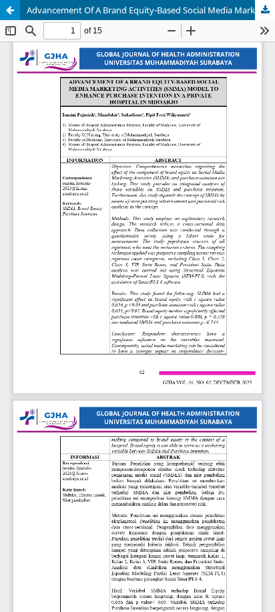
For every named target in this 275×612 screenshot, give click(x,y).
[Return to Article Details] (10, 10)
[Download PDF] (265, 10)
